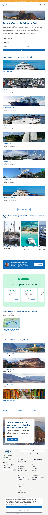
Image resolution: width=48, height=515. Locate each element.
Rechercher (24, 50)
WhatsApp (6, 457)
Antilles (33, 472)
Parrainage (20, 468)
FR (22, 450)
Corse (33, 461)
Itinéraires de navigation (38, 477)
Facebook (21, 453)
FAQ (18, 472)
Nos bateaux (35, 475)
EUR (35, 450)
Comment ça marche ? (23, 463)
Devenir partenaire (22, 492)
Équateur (34, 410)
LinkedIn (40, 453)
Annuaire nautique (22, 497)
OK (14, 470)
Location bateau (9, 8)
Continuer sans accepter (24, 510)
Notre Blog (20, 483)
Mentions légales (22, 477)
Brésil (4, 407)
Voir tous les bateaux (23, 209)
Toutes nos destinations (23, 254)
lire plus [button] (16, 299)
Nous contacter (38, 264)
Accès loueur (21, 490)
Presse (19, 474)
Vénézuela (20, 410)
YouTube (27, 453)
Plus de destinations (37, 474)
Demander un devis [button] (12, 439)
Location (27, 479)
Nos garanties (21, 465)
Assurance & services (23, 470)
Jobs (19, 475)
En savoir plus (24, 504)
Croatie (33, 465)
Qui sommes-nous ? (22, 461)
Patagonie (5, 410)
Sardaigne (34, 468)
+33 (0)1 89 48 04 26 (8, 455)
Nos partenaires (21, 466)
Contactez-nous (8, 459)
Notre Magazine (21, 484)
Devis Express (35, 479)
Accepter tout (24, 507)
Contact (19, 486)
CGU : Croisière (21, 479)
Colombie (34, 407)
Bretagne (34, 463)
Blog (20, 455)
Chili (19, 407)
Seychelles (34, 470)
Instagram (34, 453)
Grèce (33, 466)
